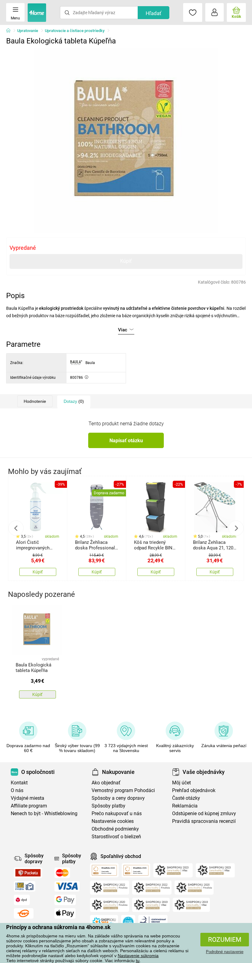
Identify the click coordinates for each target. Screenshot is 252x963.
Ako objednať (106, 782)
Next (236, 528)
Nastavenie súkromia (138, 955)
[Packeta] (28, 873)
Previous (16, 528)
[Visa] (67, 886)
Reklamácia (185, 805)
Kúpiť (126, 261)
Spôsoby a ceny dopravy (118, 798)
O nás (17, 790)
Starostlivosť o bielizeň (116, 836)
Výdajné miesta (27, 798)
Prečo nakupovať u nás (117, 813)
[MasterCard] (62, 873)
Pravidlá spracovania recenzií (204, 821)
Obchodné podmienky (115, 829)
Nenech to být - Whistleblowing (44, 813)
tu (138, 960)
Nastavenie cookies (113, 821)
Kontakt (19, 782)
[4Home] (10, 31)
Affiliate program (29, 805)
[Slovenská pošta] (24, 886)
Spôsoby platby (108, 805)
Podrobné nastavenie (224, 951)
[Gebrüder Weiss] (23, 913)
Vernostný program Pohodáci (123, 790)
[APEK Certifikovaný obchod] (152, 922)
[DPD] (22, 900)
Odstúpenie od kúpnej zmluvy (204, 813)
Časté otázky (186, 798)
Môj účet (181, 782)
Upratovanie (27, 30)
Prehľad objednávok (193, 790)
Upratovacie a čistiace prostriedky (74, 30)
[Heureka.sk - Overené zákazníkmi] (128, 922)
